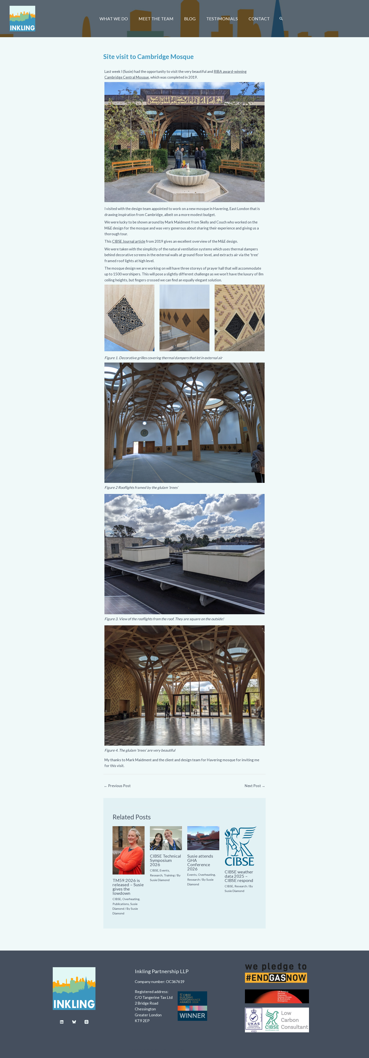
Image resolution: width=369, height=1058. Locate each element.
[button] (281, 18)
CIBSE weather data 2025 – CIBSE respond (239, 876)
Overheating (130, 899)
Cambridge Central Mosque (126, 77)
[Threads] (86, 1022)
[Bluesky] (74, 1022)
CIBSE (117, 899)
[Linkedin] (62, 1022)
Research (156, 875)
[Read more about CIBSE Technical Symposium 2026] (166, 837)
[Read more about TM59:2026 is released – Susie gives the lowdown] (129, 850)
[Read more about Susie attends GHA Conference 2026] (203, 837)
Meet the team (156, 18)
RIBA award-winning (230, 71)
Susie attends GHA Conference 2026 (200, 862)
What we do (114, 18)
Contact (259, 18)
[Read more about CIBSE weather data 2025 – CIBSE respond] (241, 845)
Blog (190, 18)
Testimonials (222, 18)
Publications (121, 904)
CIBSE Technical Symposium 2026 (165, 860)
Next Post (255, 785)
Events (164, 870)
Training (169, 875)
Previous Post (117, 785)
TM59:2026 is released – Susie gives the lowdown (128, 887)
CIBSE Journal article (128, 241)
